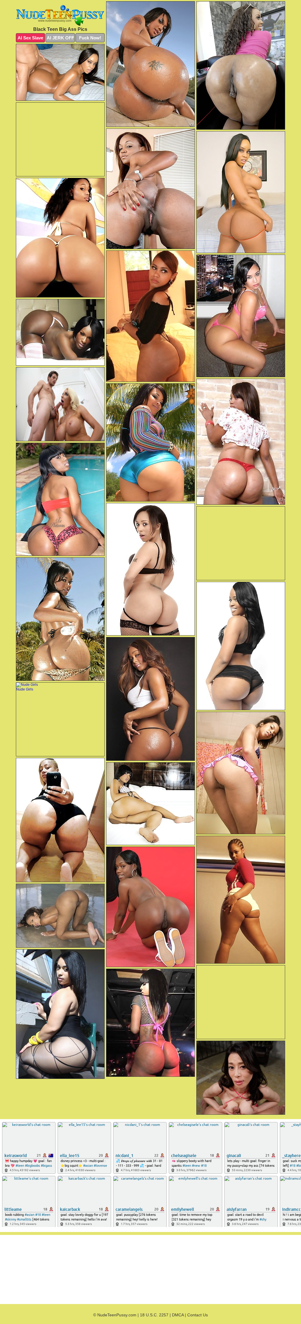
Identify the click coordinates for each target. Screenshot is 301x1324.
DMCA (178, 1315)
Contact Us (197, 1315)
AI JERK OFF (60, 37)
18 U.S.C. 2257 (154, 1315)
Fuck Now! (90, 37)
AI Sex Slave (30, 37)
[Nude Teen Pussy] (60, 15)
